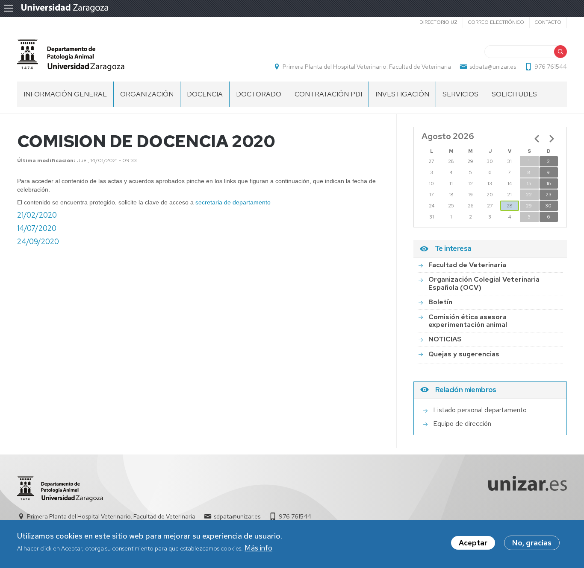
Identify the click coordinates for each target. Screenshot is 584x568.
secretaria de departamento (233, 202)
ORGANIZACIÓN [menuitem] (147, 94)
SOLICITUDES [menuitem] (514, 94)
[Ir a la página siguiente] (551, 138)
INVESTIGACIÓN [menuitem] (402, 94)
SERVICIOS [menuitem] (460, 94)
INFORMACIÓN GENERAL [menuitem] (65, 94)
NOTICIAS (445, 339)
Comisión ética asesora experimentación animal (467, 320)
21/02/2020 (37, 215)
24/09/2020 (38, 241)
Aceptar (473, 543)
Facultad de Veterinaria (467, 264)
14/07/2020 (36, 228)
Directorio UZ (438, 22)
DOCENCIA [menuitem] (205, 94)
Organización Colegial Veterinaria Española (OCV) (484, 283)
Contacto (548, 22)
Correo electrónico (496, 22)
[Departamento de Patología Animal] (70, 55)
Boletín (440, 301)
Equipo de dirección (462, 423)
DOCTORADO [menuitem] (258, 94)
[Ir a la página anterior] (537, 138)
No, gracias (532, 543)
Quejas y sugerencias (463, 354)
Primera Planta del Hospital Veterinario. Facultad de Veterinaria (367, 66)
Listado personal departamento (480, 409)
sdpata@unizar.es (492, 66)
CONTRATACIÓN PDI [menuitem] (328, 94)
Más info (258, 548)
